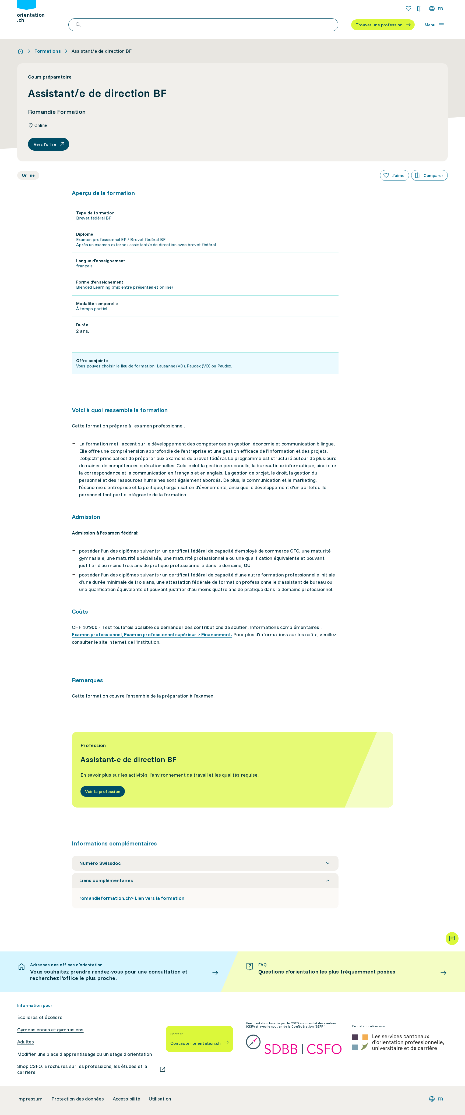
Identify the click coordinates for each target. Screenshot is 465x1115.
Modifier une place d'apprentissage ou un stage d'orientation (84, 1054)
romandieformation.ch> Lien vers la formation (131, 898)
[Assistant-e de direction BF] (232, 770)
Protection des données (77, 1099)
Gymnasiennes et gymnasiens (50, 1030)
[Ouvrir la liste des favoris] (408, 8)
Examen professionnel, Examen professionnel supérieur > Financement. (152, 634)
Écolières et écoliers (39, 1017)
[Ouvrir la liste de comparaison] (419, 8)
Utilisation (160, 1099)
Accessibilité (126, 1099)
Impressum (30, 1099)
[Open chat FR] (452, 938)
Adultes (25, 1042)
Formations (47, 51)
